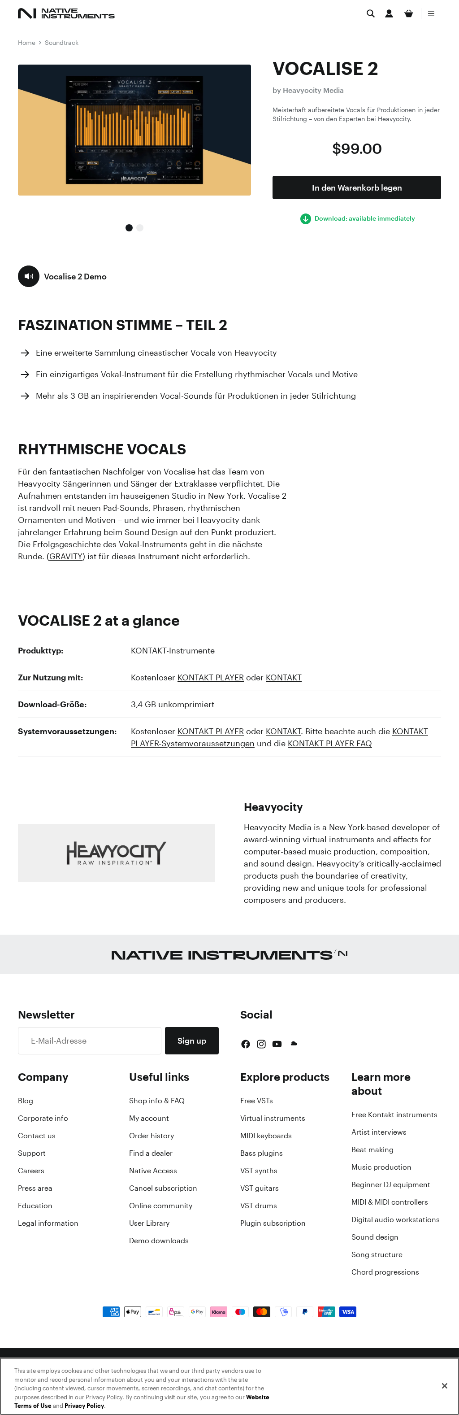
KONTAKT (284, 677)
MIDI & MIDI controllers (389, 1202)
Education (35, 1205)
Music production (381, 1167)
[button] (62, 276)
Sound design (374, 1237)
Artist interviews (379, 1132)
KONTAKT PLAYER (211, 677)
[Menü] (431, 13)
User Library (149, 1223)
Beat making (372, 1149)
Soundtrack (61, 42)
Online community (160, 1205)
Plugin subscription (273, 1223)
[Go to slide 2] (139, 227)
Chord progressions (385, 1272)
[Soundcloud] (293, 1044)
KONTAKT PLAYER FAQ (330, 743)
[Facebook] (245, 1044)
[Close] (445, 1386)
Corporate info (43, 1118)
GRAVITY (65, 556)
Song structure (377, 1254)
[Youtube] (277, 1044)
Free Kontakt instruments (394, 1114)
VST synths (258, 1170)
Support (32, 1153)
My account (149, 1118)
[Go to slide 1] (129, 227)
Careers (31, 1170)
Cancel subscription (163, 1188)
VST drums (258, 1205)
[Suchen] (371, 13)
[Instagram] (261, 1044)
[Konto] (389, 13)
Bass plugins (261, 1153)
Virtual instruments (272, 1118)
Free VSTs (256, 1100)
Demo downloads (159, 1240)
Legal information (48, 1223)
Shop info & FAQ (157, 1100)
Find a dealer (151, 1153)
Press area (35, 1188)
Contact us (37, 1135)
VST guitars (259, 1188)
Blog (25, 1100)
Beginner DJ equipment (390, 1184)
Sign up (192, 1040)
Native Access (153, 1170)
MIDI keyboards (266, 1135)
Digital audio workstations (395, 1219)
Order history (151, 1135)
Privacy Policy (84, 1406)
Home (26, 42)
